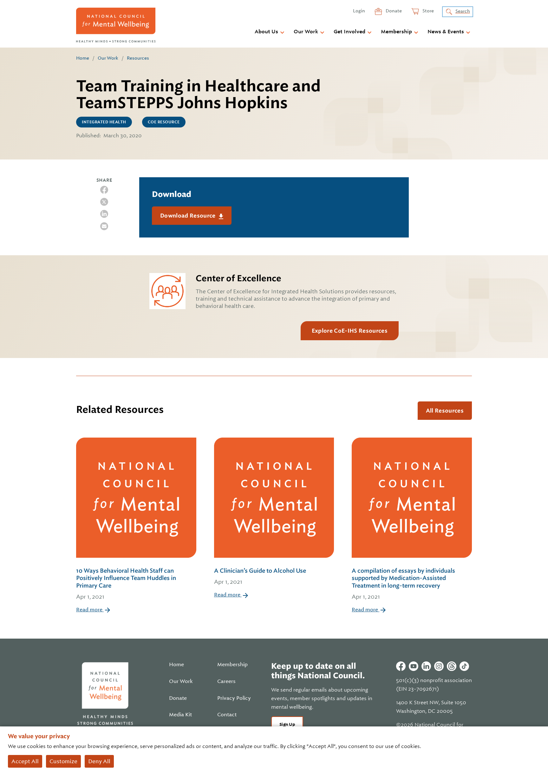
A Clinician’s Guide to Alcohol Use (260, 576)
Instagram (439, 666)
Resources (138, 58)
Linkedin (426, 666)
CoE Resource (164, 122)
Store (427, 11)
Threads (451, 666)
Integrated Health (104, 122)
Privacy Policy (234, 698)
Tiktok (464, 666)
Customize (63, 761)
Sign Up (287, 724)
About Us (266, 32)
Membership (396, 32)
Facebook (401, 666)
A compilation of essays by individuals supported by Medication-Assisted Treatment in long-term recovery (403, 583)
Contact (227, 715)
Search (462, 11)
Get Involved (349, 32)
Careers (226, 681)
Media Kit (180, 715)
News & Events (445, 32)
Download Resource (188, 215)
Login (359, 11)
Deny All (99, 761)
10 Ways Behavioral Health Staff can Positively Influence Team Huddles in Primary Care (126, 583)
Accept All (25, 761)
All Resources (445, 410)
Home (82, 58)
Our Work (306, 32)
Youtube (413, 666)
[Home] (115, 25)
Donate (393, 11)
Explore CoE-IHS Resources (350, 330)
